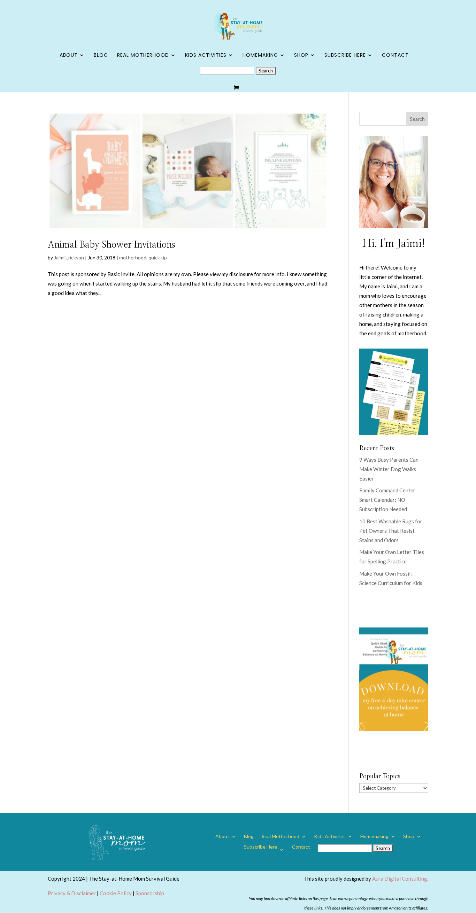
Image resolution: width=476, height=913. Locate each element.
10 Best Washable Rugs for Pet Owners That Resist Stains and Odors (390, 530)
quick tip (157, 257)
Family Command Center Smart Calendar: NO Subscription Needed (387, 499)
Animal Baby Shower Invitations (111, 244)
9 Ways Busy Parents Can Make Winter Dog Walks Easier (389, 469)
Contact (395, 55)
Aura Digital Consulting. (400, 878)
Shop (301, 55)
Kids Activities (206, 55)
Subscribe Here (345, 55)
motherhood (132, 257)
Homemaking (260, 55)
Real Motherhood (143, 55)
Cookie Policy (116, 893)
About (69, 55)
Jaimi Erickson (69, 257)
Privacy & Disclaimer (72, 893)
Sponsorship (150, 893)
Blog (101, 55)
